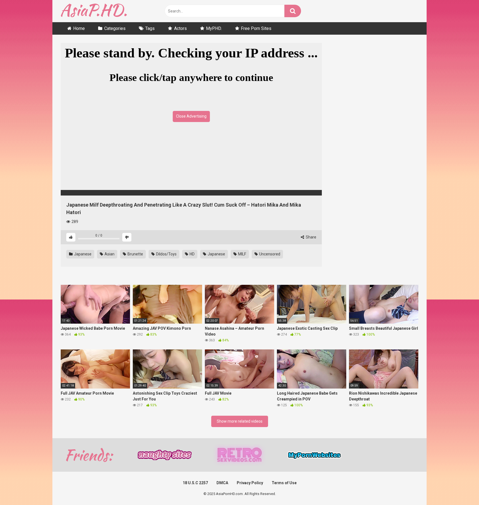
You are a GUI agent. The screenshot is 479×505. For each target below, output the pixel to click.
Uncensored (269, 254)
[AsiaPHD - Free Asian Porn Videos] (94, 11)
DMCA (222, 483)
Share (310, 237)
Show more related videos (240, 421)
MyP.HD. (214, 28)
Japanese (82, 254)
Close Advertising (191, 116)
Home (79, 28)
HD (192, 254)
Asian (109, 254)
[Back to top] (460, 488)
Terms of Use (284, 483)
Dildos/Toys (166, 254)
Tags (150, 28)
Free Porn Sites (256, 28)
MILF (241, 254)
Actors (180, 28)
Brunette (135, 254)
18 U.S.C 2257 (195, 483)
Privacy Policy (250, 483)
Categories (115, 28)
